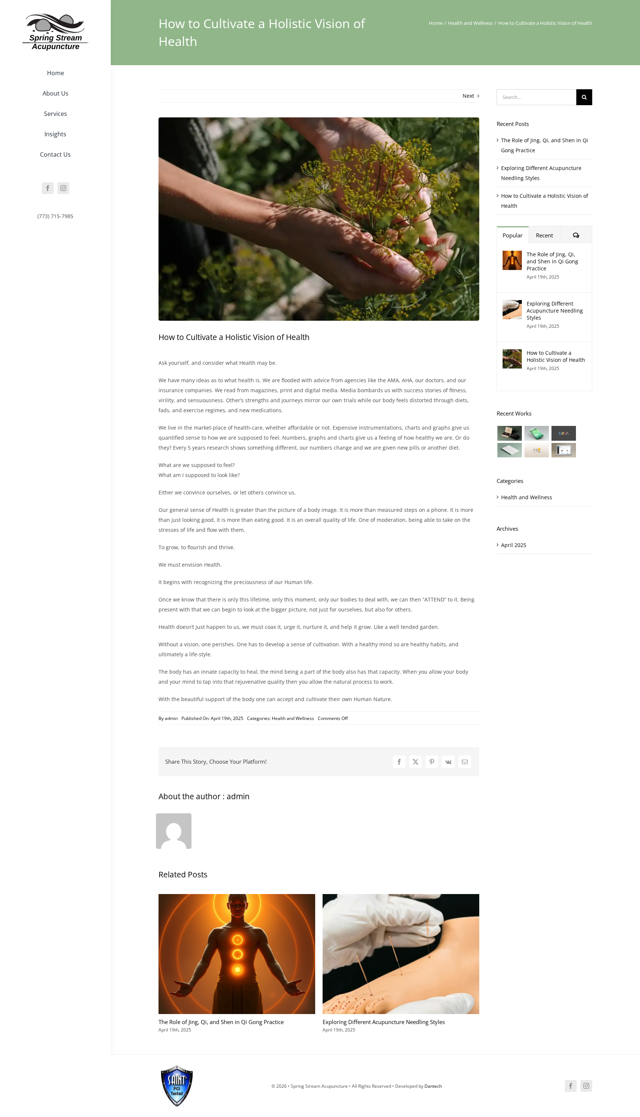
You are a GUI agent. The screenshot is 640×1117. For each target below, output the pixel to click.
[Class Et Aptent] (563, 450)
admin (171, 718)
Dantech (433, 1086)
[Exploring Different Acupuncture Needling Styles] (512, 305)
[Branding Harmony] (509, 433)
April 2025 (513, 545)
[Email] (465, 762)
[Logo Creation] (563, 433)
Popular (513, 235)
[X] (415, 762)
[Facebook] (399, 762)
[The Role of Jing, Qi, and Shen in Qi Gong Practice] (512, 255)
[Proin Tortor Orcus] (536, 450)
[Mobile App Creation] (536, 433)
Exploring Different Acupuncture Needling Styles (384, 1022)
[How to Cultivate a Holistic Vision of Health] (512, 354)
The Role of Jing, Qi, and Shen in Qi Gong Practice (221, 1022)
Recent (544, 235)
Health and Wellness (293, 718)
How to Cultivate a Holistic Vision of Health (556, 356)
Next (468, 95)
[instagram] (63, 188)
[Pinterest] (432, 762)
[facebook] (48, 188)
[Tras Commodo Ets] (509, 450)
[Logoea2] (56, 15)
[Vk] (448, 762)
